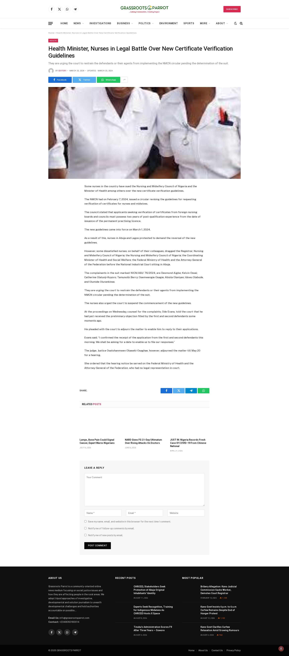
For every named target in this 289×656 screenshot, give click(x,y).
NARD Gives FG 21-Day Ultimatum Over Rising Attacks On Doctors (143, 441)
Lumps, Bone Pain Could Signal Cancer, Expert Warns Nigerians (97, 441)
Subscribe (232, 9)
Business (123, 23)
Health (53, 41)
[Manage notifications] (281, 648)
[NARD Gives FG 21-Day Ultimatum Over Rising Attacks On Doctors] (144, 424)
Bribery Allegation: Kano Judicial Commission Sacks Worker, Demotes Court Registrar (219, 590)
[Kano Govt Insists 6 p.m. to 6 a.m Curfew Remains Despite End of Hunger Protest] (190, 610)
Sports (188, 23)
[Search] (241, 23)
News (77, 23)
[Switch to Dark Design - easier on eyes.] (235, 23)
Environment (168, 23)
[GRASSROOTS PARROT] (144, 9)
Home (64, 23)
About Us (203, 650)
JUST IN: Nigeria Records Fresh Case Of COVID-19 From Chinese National (188, 442)
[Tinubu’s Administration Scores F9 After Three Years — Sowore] (123, 630)
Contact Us (217, 650)
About (220, 23)
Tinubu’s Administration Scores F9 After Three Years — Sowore (153, 629)
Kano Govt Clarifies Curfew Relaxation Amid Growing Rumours (220, 629)
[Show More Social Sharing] (124, 80)
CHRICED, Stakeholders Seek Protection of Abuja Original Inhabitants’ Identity (149, 590)
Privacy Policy (234, 650)
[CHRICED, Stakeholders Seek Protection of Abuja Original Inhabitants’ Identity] (123, 590)
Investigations (100, 23)
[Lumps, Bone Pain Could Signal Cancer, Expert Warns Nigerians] (99, 424)
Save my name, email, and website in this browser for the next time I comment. (129, 521)
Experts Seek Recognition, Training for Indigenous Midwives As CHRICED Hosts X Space (153, 610)
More (203, 23)
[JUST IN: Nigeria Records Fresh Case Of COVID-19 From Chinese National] (189, 424)
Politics (145, 23)
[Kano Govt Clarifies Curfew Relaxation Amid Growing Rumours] (190, 630)
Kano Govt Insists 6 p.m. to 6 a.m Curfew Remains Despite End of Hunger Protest (218, 610)
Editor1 (62, 71)
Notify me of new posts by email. (105, 535)
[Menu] (50, 23)
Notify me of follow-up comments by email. (111, 528)
